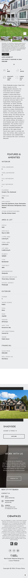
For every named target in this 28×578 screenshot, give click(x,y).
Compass (24, 521)
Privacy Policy (20, 568)
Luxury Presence (14, 560)
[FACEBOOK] (10, 550)
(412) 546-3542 (8, 502)
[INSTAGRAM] (14, 550)
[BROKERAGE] (17, 550)
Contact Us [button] (14, 478)
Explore (14, 436)
